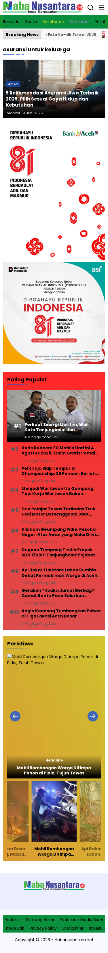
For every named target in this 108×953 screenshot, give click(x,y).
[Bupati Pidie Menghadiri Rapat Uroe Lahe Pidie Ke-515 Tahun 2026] (92, 34)
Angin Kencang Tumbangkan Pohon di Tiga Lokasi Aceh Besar (61, 613)
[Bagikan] (90, 7)
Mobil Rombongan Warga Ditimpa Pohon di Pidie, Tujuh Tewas (54, 770)
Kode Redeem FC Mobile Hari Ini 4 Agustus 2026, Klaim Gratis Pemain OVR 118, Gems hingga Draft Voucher (60, 450)
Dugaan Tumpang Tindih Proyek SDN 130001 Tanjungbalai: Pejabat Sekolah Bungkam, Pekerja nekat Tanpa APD (58, 552)
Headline (54, 760)
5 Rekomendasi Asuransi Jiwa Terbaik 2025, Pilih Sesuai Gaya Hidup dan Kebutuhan (52, 99)
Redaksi (13, 113)
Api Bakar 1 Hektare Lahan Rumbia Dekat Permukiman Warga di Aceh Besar (59, 572)
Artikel (13, 84)
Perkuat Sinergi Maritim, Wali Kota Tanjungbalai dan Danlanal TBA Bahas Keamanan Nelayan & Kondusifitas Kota (56, 427)
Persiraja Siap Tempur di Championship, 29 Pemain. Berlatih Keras (60, 471)
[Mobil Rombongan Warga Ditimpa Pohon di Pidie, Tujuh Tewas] (54, 716)
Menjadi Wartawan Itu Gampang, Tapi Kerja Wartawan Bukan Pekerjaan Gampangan (58, 491)
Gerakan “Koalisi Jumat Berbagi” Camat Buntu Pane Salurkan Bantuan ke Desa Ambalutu (58, 593)
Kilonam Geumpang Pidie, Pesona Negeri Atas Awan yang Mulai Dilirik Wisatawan (60, 532)
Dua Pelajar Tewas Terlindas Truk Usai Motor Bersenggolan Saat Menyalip (58, 511)
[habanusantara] (43, 7)
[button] (101, 7)
